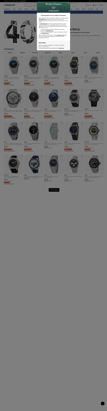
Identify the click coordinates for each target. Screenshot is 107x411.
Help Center (61, 48)
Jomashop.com (42, 19)
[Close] (68, 3)
